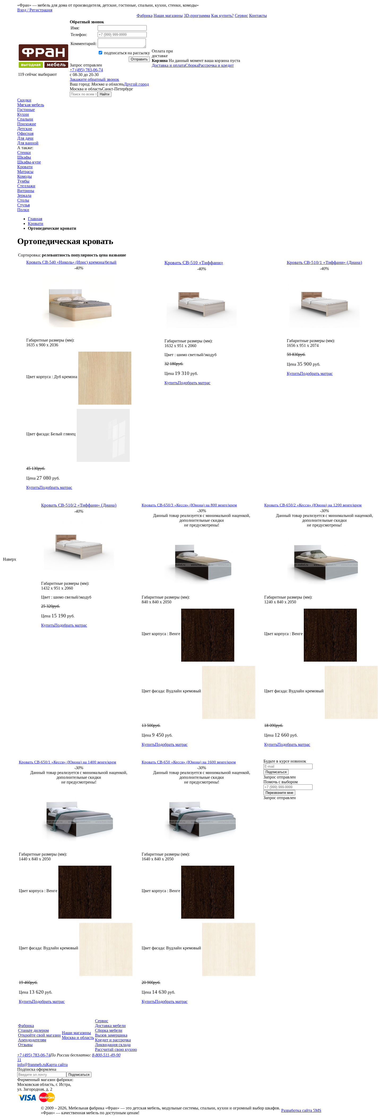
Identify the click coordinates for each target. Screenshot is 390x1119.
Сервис (241, 15)
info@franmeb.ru (31, 1064)
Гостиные (26, 109)
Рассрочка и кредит (216, 65)
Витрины (25, 190)
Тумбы (23, 181)
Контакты (258, 15)
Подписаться (276, 772)
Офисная (25, 133)
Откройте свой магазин (39, 1035)
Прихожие (26, 124)
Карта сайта (57, 1064)
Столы (23, 200)
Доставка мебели (110, 1025)
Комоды (24, 176)
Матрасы (25, 171)
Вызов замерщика (111, 1035)
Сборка (191, 65)
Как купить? (222, 15)
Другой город (136, 84)
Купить (33, 487)
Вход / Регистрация (34, 10)
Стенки (24, 152)
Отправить (139, 59)
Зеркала (24, 195)
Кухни (23, 114)
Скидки (24, 100)
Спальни (25, 119)
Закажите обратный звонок (94, 79)
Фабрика (145, 15)
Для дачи (25, 138)
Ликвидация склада (113, 1044)
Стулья (23, 205)
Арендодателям (32, 1040)
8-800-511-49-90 (106, 1055)
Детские (24, 128)
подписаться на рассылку (126, 53)
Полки (23, 209)
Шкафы (24, 157)
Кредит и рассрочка (113, 1040)
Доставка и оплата (168, 65)
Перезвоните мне (279, 793)
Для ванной (27, 143)
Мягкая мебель (30, 105)
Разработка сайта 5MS (301, 1110)
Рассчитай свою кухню (116, 1049)
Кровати (25, 167)
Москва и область (78, 1037)
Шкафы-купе (29, 162)
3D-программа (197, 15)
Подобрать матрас (56, 487)
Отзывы (25, 1044)
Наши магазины (168, 15)
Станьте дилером (33, 1030)
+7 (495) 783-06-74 (86, 70)
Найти (104, 94)
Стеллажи (26, 186)
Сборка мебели (108, 1030)
